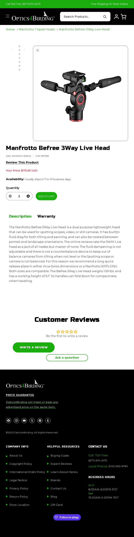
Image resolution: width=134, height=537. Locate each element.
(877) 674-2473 (97, 460)
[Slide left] (11, 49)
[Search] (105, 17)
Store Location (19, 504)
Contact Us (58, 488)
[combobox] (85, 16)
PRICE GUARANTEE (20, 395)
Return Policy (18, 496)
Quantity (12, 188)
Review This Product (22, 162)
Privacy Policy (18, 488)
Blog (54, 496)
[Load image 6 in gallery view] (19, 65)
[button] (8, 16)
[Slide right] (24, 49)
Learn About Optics (64, 472)
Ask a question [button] (67, 357)
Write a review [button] (34, 347)
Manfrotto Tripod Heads (37, 29)
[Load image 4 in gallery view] (19, 57)
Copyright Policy (20, 463)
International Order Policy (27, 472)
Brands (55, 480)
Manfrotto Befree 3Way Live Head (84, 29)
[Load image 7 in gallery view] (19, 69)
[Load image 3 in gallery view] (19, 53)
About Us (15, 455)
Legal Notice (18, 480)
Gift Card (56, 504)
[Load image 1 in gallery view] (19, 46)
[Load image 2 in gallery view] (19, 50)
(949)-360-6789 (118, 466)
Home (10, 29)
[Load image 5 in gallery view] (19, 61)
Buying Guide (60, 455)
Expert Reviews (61, 463)
